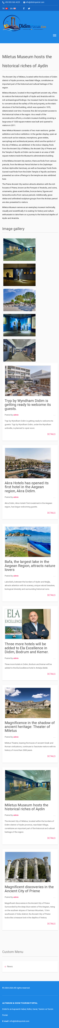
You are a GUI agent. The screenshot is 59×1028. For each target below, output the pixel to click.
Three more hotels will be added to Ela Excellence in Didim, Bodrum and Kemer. (27, 648)
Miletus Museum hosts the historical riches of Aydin (26, 807)
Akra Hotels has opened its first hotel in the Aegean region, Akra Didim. (27, 487)
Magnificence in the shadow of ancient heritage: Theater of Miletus (30, 727)
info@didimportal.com (34, 2)
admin (15, 415)
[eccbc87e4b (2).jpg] (19, 350)
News (10, 966)
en (11, 8)
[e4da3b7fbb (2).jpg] (19, 300)
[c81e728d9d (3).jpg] (19, 275)
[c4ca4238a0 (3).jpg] (19, 249)
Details (51, 434)
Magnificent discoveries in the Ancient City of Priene (29, 889)
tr (3, 8)
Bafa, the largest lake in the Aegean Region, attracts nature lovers (30, 566)
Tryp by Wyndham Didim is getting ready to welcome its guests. (28, 405)
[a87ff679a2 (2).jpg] (19, 325)
